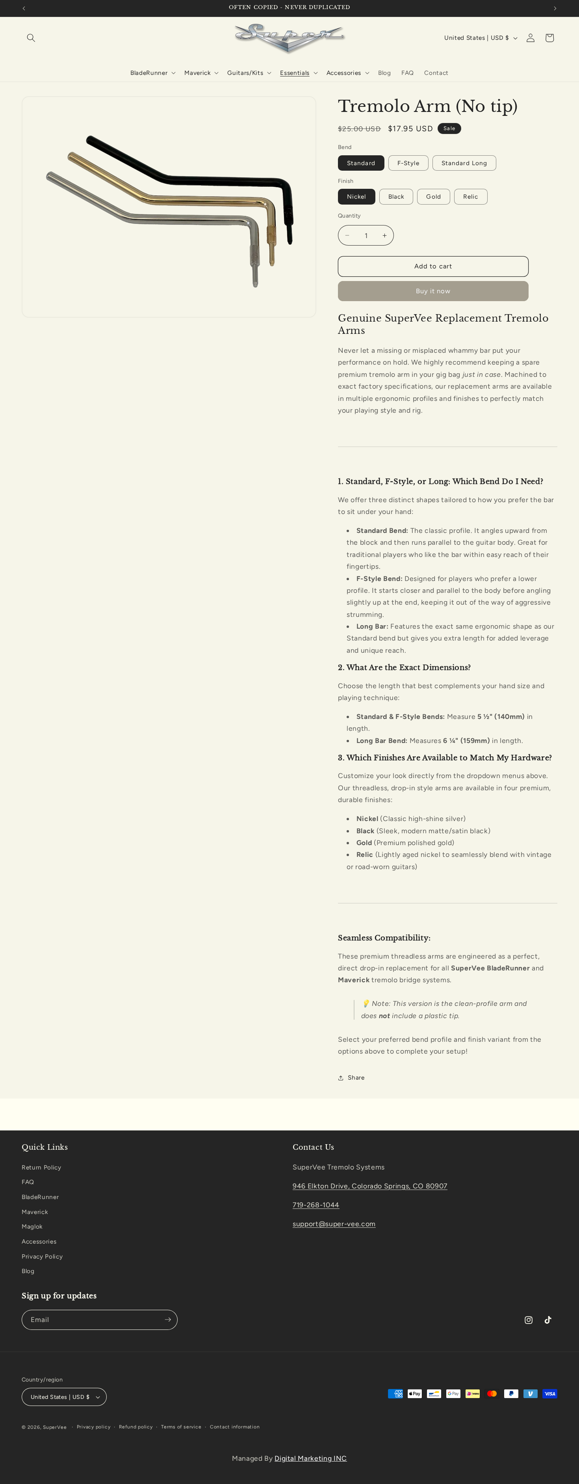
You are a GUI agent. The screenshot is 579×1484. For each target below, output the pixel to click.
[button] (31, 37)
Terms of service (181, 1427)
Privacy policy (94, 1427)
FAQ (28, 1182)
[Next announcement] (555, 8)
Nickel (356, 197)
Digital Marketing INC (311, 1458)
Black (396, 197)
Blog (28, 1271)
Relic (471, 197)
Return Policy (41, 1167)
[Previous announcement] (24, 8)
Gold (433, 197)
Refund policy (136, 1427)
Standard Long (464, 163)
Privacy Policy (42, 1256)
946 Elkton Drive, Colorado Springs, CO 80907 (370, 1185)
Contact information (235, 1427)
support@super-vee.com (334, 1223)
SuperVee (55, 1427)
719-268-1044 (316, 1204)
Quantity (349, 216)
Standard (361, 163)
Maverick (35, 1211)
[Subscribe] (167, 1319)
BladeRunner (40, 1197)
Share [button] (356, 1077)
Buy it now (433, 291)
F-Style (408, 163)
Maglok (32, 1226)
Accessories (39, 1241)
